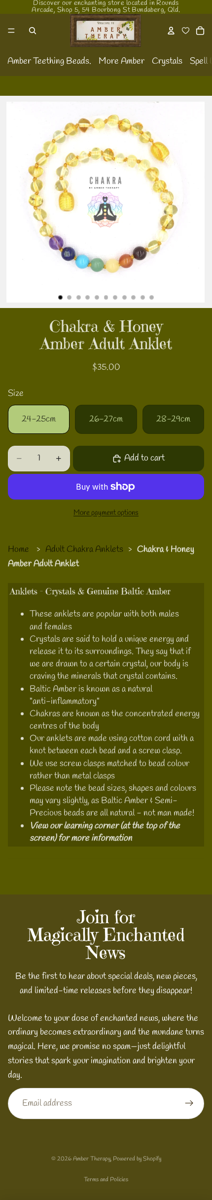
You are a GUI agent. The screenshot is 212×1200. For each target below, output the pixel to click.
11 (151, 297)
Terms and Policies (106, 1180)
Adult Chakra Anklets (84, 549)
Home (18, 549)
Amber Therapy (91, 1159)
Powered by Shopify (137, 1159)
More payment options (106, 513)
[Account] (171, 30)
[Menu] (11, 30)
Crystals (167, 61)
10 (142, 297)
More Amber (121, 61)
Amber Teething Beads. (49, 61)
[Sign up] (189, 1103)
